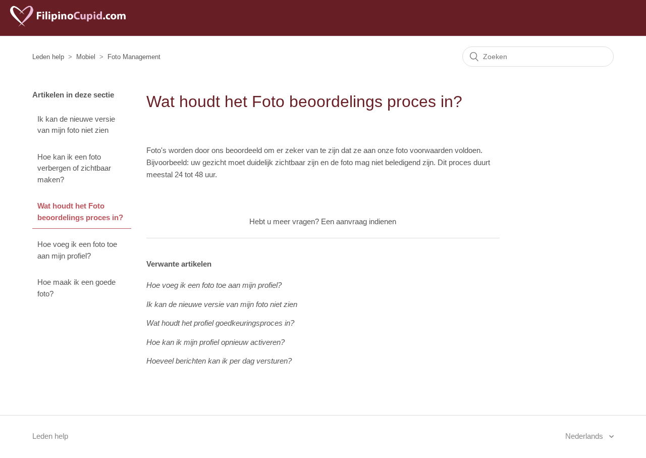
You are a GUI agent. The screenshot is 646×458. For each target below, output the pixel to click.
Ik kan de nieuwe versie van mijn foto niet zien (76, 125)
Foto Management (133, 57)
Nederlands (585, 436)
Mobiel (85, 57)
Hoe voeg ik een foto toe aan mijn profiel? (77, 250)
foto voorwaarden (424, 150)
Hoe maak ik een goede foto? (76, 288)
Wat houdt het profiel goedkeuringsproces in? (220, 323)
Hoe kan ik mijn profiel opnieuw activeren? (215, 342)
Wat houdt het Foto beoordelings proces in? (80, 211)
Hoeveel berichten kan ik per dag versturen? (219, 361)
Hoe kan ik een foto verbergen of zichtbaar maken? (74, 168)
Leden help (48, 57)
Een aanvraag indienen (358, 221)
